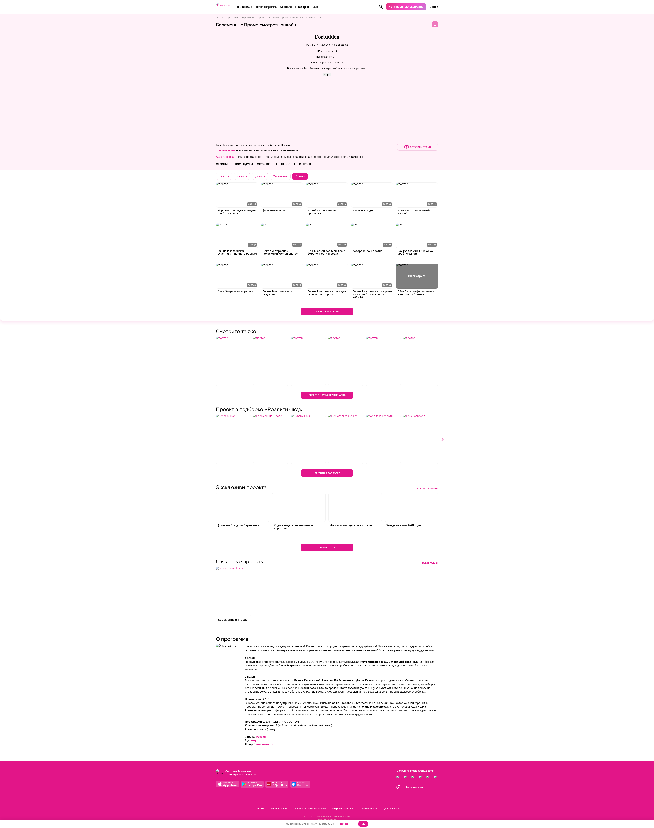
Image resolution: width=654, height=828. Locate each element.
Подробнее (342, 824)
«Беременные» (225, 150)
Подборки (302, 7)
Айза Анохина (225, 156)
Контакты (260, 808)
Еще (315, 7)
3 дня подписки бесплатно (406, 7)
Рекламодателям (279, 808)
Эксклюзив (280, 176)
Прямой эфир (243, 7)
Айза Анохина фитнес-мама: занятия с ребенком (248, 145)
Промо (285, 145)
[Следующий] (443, 439)
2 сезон (242, 176)
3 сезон (260, 176)
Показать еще (327, 547)
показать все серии (327, 311)
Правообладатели (369, 808)
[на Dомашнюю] (223, 5)
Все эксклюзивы (427, 488)
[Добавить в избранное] (435, 24)
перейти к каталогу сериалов (327, 395)
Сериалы (286, 7)
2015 (254, 740)
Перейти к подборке (327, 473)
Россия (261, 736)
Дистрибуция (391, 808)
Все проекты (430, 563)
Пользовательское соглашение (309, 808)
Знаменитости (263, 744)
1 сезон (224, 176)
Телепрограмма (266, 7)
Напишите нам (414, 787)
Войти (434, 7)
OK (363, 824)
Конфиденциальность (343, 808)
